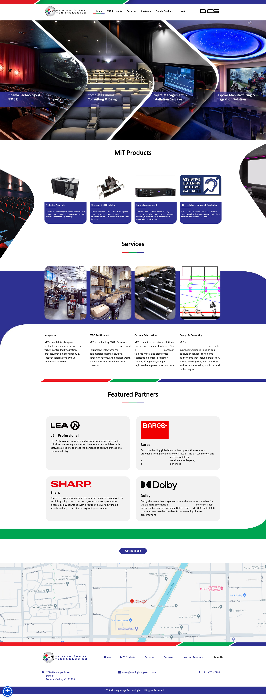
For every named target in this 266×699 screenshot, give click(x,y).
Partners (146, 11)
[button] (7, 691)
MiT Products (114, 11)
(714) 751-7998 (211, 672)
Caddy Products (164, 11)
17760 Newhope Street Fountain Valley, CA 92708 (60, 676)
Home (98, 11)
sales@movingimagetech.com (139, 672)
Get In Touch (133, 550)
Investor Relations (193, 657)
